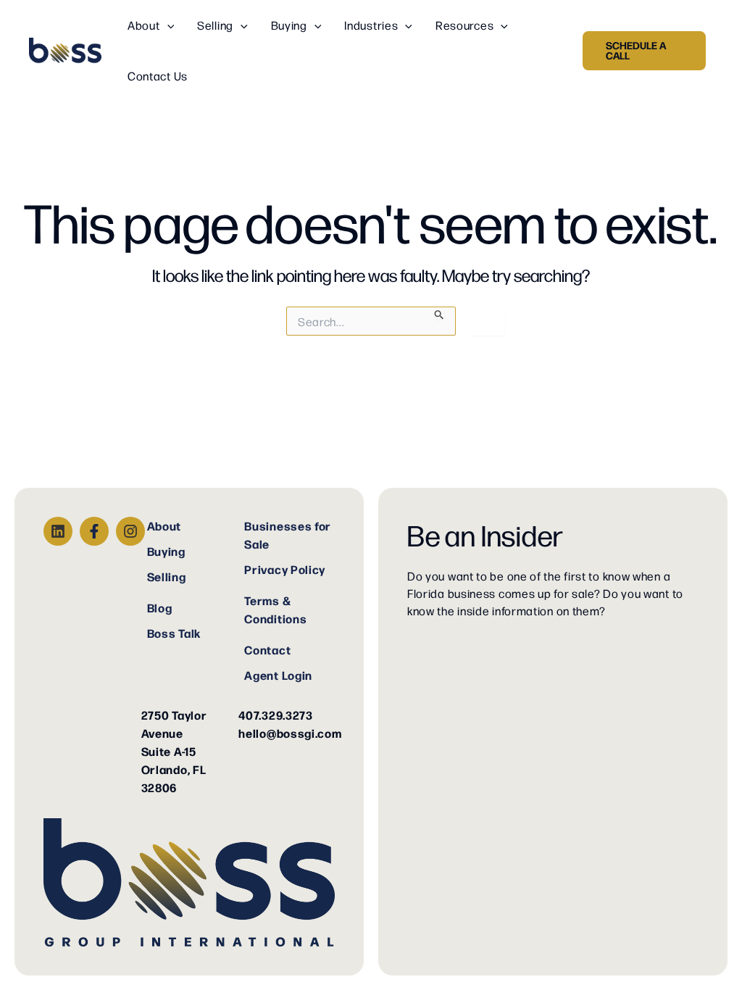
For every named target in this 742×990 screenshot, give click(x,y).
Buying (166, 551)
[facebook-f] (94, 531)
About (164, 525)
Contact (267, 649)
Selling (166, 576)
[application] (167, 25)
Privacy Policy (284, 569)
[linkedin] (57, 531)
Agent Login (278, 675)
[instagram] (130, 531)
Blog (159, 607)
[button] (644, 50)
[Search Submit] (439, 313)
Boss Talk (174, 633)
